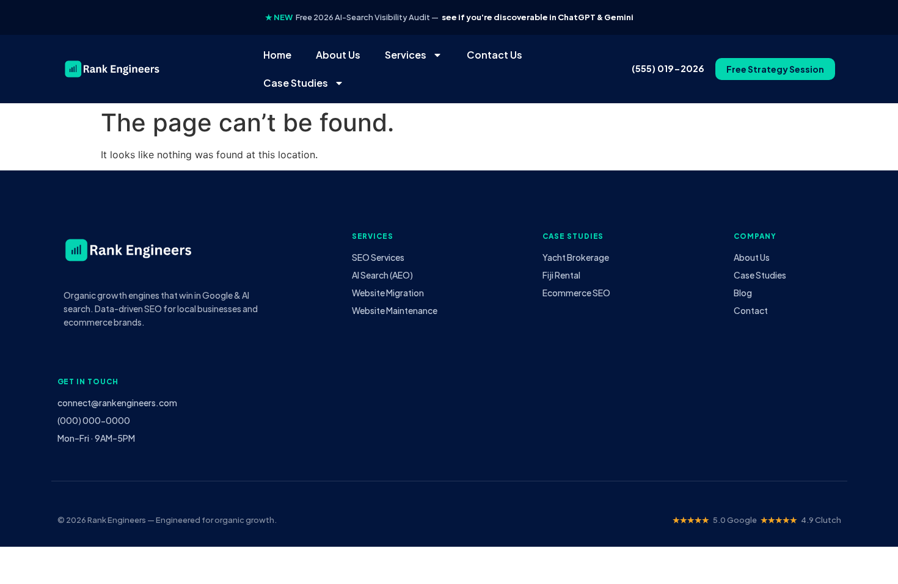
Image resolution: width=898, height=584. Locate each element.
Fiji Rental (561, 274)
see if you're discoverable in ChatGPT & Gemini (537, 17)
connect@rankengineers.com (117, 402)
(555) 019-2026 (668, 68)
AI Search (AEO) (382, 274)
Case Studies (295, 82)
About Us (338, 54)
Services (405, 54)
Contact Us (494, 54)
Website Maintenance (394, 310)
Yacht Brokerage (575, 257)
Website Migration (388, 292)
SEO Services (378, 257)
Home (277, 54)
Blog (743, 292)
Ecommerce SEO (576, 292)
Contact (751, 310)
